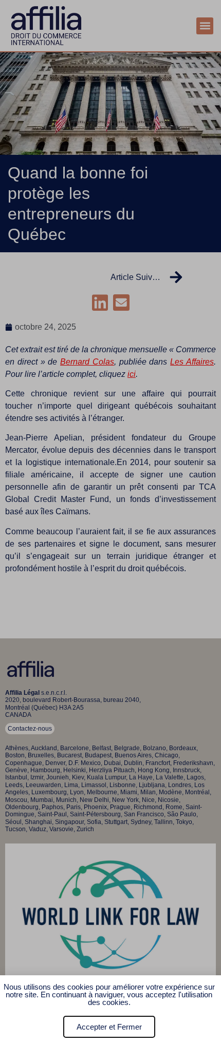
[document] (110, 522)
